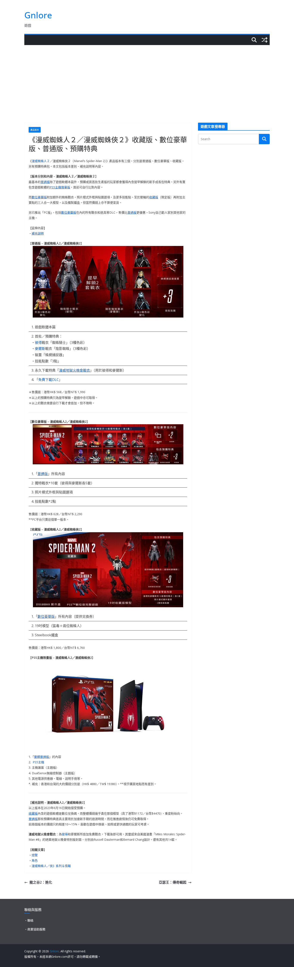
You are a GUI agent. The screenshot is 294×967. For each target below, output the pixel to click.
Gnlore (38, 15)
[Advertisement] (147, 77)
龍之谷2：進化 (40, 882)
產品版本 (34, 129)
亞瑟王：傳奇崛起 (172, 882)
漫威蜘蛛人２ (41, 161)
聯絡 (30, 920)
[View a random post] (264, 40)
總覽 (35, 855)
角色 (35, 860)
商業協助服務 (36, 929)
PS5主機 (38, 762)
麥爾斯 (40, 348)
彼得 (38, 342)
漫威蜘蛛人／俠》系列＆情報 (51, 866)
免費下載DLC (48, 379)
